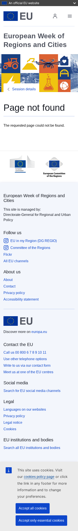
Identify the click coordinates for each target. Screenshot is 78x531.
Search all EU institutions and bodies (31, 448)
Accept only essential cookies (41, 520)
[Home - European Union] (28, 16)
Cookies (9, 429)
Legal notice (12, 422)
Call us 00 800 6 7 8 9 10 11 (24, 352)
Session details (24, 89)
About (8, 280)
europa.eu (39, 332)
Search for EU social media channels (31, 391)
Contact (9, 286)
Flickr (7, 254)
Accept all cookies (33, 508)
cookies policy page (39, 477)
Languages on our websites (24, 409)
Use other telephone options (25, 359)
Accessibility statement (21, 299)
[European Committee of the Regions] (52, 178)
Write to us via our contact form (26, 365)
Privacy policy (14, 293)
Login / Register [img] (55, 16)
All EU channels (15, 261)
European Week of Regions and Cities (34, 198)
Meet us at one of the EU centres (28, 372)
